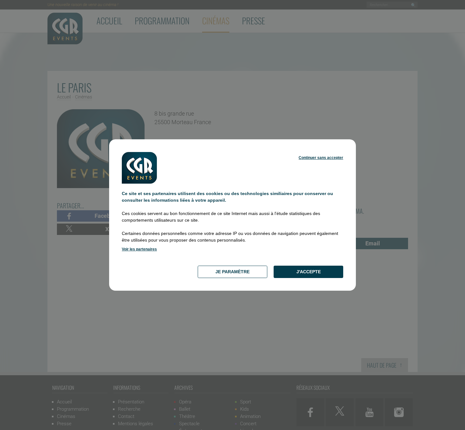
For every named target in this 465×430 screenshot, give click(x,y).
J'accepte (308, 271)
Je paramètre (232, 271)
